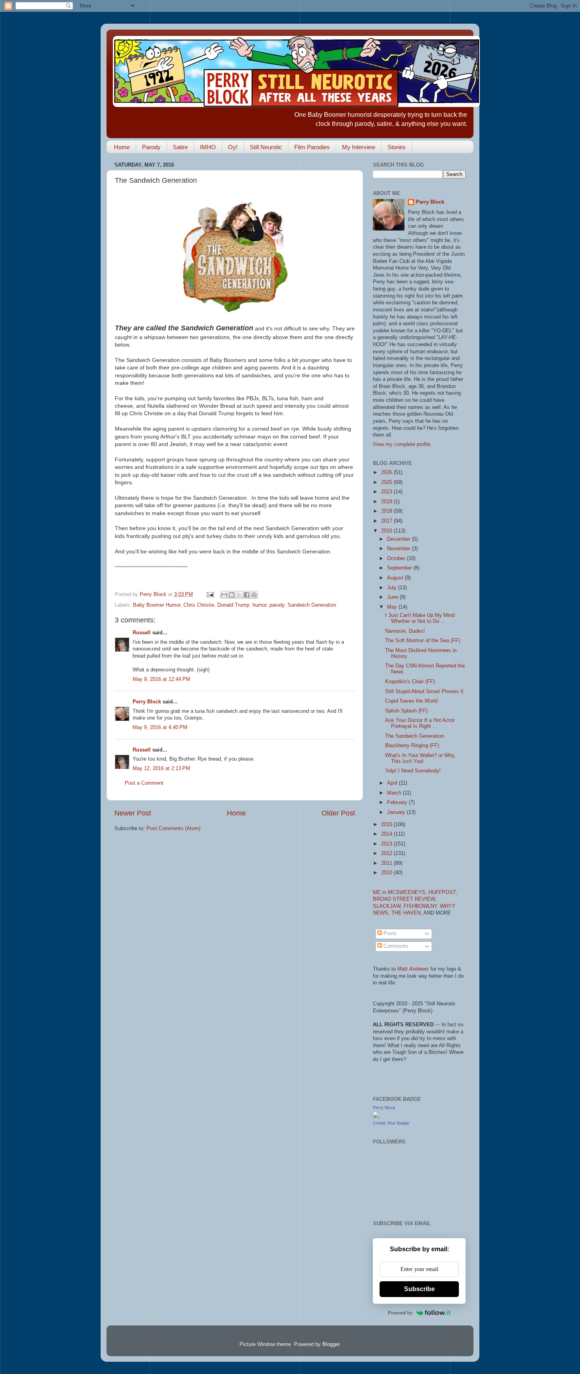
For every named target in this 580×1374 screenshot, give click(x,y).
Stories (396, 147)
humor (259, 605)
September (400, 568)
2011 (387, 863)
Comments (395, 946)
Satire (180, 147)
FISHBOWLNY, (422, 906)
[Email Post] (209, 594)
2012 (387, 853)
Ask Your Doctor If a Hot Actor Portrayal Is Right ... (420, 723)
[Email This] (224, 595)
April (393, 783)
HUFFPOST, (442, 892)
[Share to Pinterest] (254, 595)
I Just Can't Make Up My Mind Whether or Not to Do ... (420, 618)
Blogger (330, 1344)
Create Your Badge (391, 1123)
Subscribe (419, 1289)
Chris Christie (198, 605)
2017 (387, 521)
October (397, 558)
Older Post (338, 813)
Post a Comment (144, 783)
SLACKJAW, (388, 906)
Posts (389, 933)
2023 (387, 492)
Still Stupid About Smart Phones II (424, 691)
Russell (142, 632)
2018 (387, 511)
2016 (387, 531)
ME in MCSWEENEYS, (400, 892)
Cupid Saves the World (411, 701)
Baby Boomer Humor (156, 605)
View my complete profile (401, 444)
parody (276, 605)
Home (122, 147)
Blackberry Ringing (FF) (412, 745)
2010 (387, 872)
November (399, 548)
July (392, 587)
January (397, 812)
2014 (387, 834)
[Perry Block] (376, 1116)
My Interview (358, 147)
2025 (387, 482)
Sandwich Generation (312, 605)
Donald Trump (233, 605)
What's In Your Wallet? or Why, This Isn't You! (420, 758)
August (396, 578)
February (398, 802)
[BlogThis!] (232, 595)
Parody (151, 147)
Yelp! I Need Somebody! (413, 771)
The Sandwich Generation (414, 736)
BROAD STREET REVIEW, (404, 899)
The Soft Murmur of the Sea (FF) (422, 640)
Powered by (400, 1313)
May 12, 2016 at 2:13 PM (161, 768)
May (393, 607)
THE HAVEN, (407, 913)
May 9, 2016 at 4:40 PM (160, 727)
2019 (387, 501)
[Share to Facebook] (247, 595)
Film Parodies (312, 147)
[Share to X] (239, 595)
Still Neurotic (266, 147)
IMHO (208, 147)
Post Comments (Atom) (173, 828)
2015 (387, 824)
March (395, 793)
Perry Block (147, 702)
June (393, 597)
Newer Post (132, 813)
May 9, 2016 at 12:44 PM (161, 679)
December (399, 539)
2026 (387, 472)
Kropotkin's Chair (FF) (410, 681)
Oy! (233, 147)
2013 (387, 844)
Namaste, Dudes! (405, 631)
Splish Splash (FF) (406, 711)
